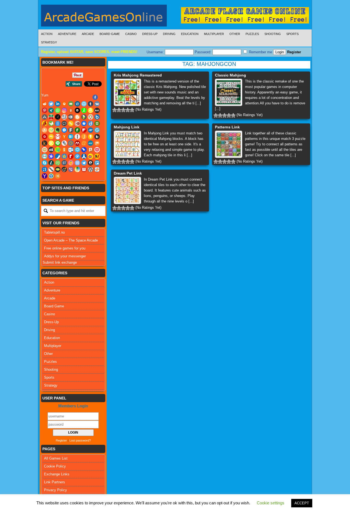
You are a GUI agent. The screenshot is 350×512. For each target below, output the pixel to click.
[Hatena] (71, 136)
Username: (156, 52)
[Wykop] (97, 169)
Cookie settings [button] (270, 503)
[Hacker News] (64, 136)
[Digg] (77, 104)
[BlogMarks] (84, 117)
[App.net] (44, 117)
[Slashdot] (51, 163)
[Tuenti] (44, 169)
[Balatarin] (51, 117)
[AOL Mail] (97, 110)
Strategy (49, 42)
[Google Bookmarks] (44, 136)
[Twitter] (51, 104)
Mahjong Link (126, 127)
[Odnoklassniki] (64, 149)
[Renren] (84, 156)
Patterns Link (227, 127)
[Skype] (44, 163)
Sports (292, 34)
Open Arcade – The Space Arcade (71, 240)
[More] (57, 176)
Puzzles (252, 34)
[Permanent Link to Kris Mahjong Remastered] (127, 92)
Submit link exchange (60, 262)
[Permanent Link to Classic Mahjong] (228, 92)
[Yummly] (71, 110)
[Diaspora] (84, 123)
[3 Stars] (123, 110)
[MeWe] (90, 143)
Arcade (88, 34)
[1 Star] (114, 110)
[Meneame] (84, 143)
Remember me (260, 52)
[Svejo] (71, 163)
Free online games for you (64, 248)
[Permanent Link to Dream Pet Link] (127, 190)
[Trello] (97, 163)
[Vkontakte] (97, 104)
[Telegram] (84, 163)
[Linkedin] (57, 104)
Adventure (67, 34)
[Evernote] (57, 130)
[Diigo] (90, 123)
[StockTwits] (64, 163)
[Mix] (97, 143)
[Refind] (77, 156)
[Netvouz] (57, 149)
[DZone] (51, 130)
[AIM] (84, 110)
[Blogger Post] (77, 117)
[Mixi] (44, 149)
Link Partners (54, 482)
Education (190, 34)
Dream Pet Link (128, 173)
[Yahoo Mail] (44, 176)
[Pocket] (97, 149)
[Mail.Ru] (71, 143)
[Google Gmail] (57, 136)
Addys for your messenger (65, 256)
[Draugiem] (44, 130)
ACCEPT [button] (301, 503)
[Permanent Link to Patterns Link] (228, 144)
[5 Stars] (132, 110)
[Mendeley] (77, 143)
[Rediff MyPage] (71, 156)
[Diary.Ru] (77, 123)
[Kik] (97, 136)
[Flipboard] (84, 130)
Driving (169, 34)
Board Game (110, 34)
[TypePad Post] (57, 169)
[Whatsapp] (57, 110)
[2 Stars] (119, 110)
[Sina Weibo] (90, 156)
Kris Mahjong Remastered (138, 75)
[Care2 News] (51, 123)
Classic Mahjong (230, 75)
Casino (131, 34)
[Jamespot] (84, 136)
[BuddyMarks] (44, 123)
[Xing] (51, 110)
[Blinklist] (71, 117)
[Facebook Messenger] (64, 130)
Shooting (272, 34)
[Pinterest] (44, 110)
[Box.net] (97, 117)
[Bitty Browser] (64, 117)
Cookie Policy (55, 466)
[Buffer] (77, 110)
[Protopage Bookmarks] (51, 156)
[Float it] (84, 104)
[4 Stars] (128, 110)
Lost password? (80, 440)
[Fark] (71, 130)
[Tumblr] (90, 104)
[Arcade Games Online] (104, 17)
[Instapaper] (77, 136)
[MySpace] (51, 149)
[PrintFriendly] (44, 156)
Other (234, 34)
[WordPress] (90, 169)
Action (46, 34)
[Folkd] (90, 130)
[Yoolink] (51, 176)
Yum (44, 95)
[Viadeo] (64, 169)
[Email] (71, 104)
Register (294, 52)
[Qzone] (64, 156)
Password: (203, 52)
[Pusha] (57, 156)
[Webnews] (84, 169)
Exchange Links (56, 474)
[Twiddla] (51, 169)
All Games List (56, 458)
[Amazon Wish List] (90, 110)
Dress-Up (150, 34)
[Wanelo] (77, 169)
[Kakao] (90, 136)
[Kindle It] (44, 143)
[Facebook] (95, 97)
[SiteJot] (97, 156)
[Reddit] (44, 104)
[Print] (64, 104)
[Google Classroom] (51, 136)
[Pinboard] (84, 149)
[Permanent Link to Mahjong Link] (127, 144)
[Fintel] (77, 130)
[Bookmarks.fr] (90, 117)
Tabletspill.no (54, 232)
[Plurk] (90, 149)
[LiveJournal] (64, 143)
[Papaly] (77, 149)
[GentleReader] (97, 130)
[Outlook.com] (71, 149)
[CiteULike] (57, 123)
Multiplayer (214, 34)
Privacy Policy (55, 490)
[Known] (51, 143)
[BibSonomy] (57, 117)
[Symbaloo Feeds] (77, 163)
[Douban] (97, 123)
